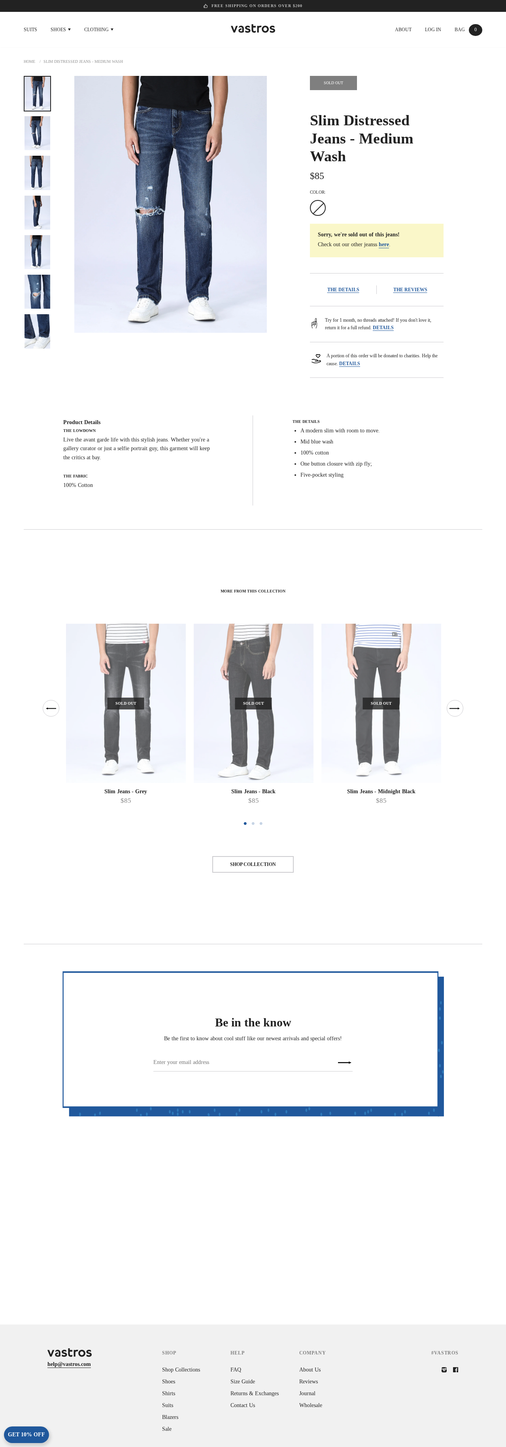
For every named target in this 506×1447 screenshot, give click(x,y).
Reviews (308, 1382)
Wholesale (310, 1405)
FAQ (235, 1370)
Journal (307, 1393)
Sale (167, 1429)
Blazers (170, 1417)
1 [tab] (245, 824)
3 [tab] (261, 824)
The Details (343, 289)
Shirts (168, 1393)
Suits (30, 29)
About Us (310, 1370)
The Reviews (410, 289)
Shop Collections (181, 1370)
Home (29, 61)
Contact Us (242, 1405)
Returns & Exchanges (254, 1393)
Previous (51, 708)
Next (455, 708)
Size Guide (242, 1382)
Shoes (59, 29)
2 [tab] (253, 824)
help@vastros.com (69, 1364)
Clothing (97, 29)
